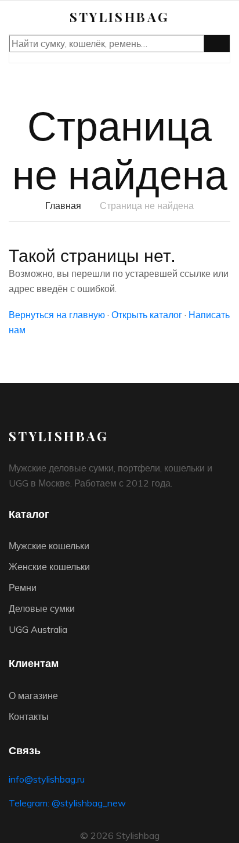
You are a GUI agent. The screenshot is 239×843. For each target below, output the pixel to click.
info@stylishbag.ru (47, 779)
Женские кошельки (49, 566)
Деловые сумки (42, 608)
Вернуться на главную (57, 314)
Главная (63, 205)
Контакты (29, 716)
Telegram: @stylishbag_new (67, 803)
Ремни (23, 587)
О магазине (33, 695)
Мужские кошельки (49, 546)
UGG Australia (38, 629)
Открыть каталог (146, 314)
